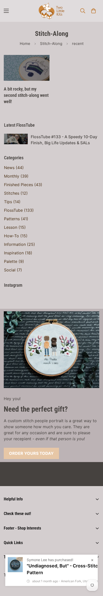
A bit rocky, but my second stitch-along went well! (26, 95)
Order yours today (31, 453)
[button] (93, 11)
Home (25, 43)
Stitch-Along (51, 43)
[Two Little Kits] (51, 11)
